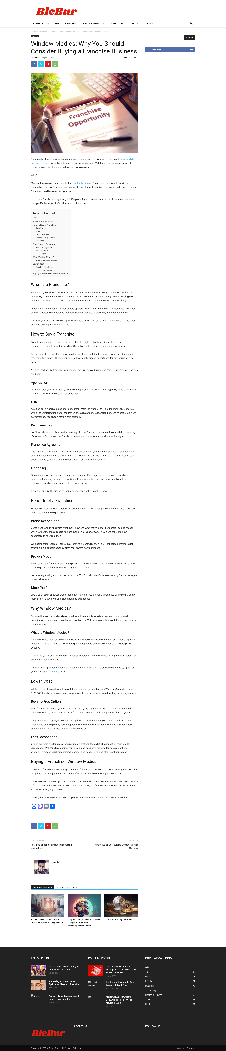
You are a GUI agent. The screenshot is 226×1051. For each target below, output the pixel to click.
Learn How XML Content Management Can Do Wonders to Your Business (121, 969)
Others (147, 23)
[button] (191, 23)
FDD (38, 231)
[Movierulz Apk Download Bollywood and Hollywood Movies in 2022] (95, 1000)
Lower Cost (38, 264)
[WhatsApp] (55, 64)
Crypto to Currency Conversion (118, 919)
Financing (40, 241)
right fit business (82, 183)
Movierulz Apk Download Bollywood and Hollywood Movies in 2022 (119, 1000)
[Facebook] (34, 64)
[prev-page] (33, 932)
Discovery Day (42, 234)
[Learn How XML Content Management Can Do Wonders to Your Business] (95, 970)
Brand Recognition (44, 247)
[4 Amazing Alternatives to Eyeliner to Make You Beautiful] (38, 985)
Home (57, 23)
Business (43, 31)
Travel (134, 23)
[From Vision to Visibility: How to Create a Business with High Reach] (47, 905)
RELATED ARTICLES (42, 887)
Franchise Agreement (45, 237)
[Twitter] (41, 64)
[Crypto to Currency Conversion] (121, 905)
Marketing (70, 23)
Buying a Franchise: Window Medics (50, 273)
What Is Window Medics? (47, 260)
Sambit (37, 57)
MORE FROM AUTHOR (66, 887)
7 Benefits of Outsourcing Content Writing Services (116, 846)
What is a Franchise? (43, 221)
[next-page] (38, 932)
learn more (53, 671)
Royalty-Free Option (45, 267)
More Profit (41, 254)
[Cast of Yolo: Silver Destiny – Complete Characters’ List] (38, 970)
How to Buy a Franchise (44, 225)
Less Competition (44, 270)
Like (191, 49)
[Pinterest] (48, 64)
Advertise (191, 1048)
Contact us (40, 23)
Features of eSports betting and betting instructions (51, 846)
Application (41, 228)
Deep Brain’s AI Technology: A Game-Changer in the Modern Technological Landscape (84, 922)
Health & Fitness (91, 23)
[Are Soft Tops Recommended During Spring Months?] (38, 999)
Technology (116, 23)
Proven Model (42, 250)
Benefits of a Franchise (44, 244)
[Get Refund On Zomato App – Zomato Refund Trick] (95, 986)
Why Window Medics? (43, 257)
